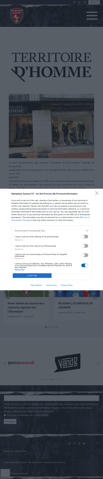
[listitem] (51, 230)
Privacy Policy (67, 285)
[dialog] (51, 239)
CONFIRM (32, 276)
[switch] (84, 236)
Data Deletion (36, 285)
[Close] (97, 194)
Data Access (51, 285)
